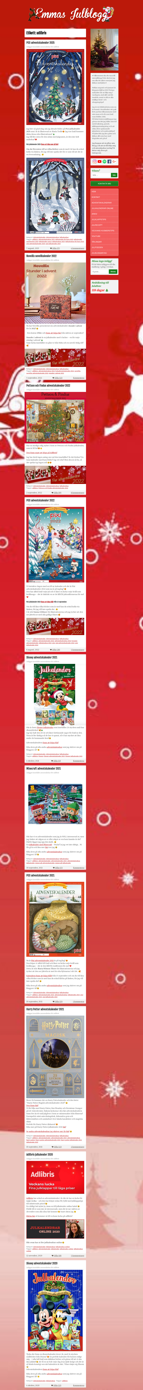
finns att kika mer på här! (49, 144)
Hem (94, 191)
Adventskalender (39, 237)
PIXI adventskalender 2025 (40, 42)
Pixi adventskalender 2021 (42, 961)
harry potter (30, 1140)
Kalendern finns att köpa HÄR (39, 976)
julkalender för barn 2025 (64, 239)
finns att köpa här (53, 333)
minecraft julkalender (63, 863)
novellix (77, 371)
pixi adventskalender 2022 (65, 643)
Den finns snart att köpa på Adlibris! (41, 453)
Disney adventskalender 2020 (41, 1263)
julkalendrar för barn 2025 (74, 241)
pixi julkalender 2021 (50, 997)
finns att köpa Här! (51, 743)
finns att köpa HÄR (47, 602)
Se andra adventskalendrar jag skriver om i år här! (47, 1131)
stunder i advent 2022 (56, 373)
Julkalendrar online (63, 1247)
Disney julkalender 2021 (73, 756)
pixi (53, 643)
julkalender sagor (45, 241)
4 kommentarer (77, 248)
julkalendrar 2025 (58, 241)
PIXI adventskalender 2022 (40, 500)
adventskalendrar (54, 747)
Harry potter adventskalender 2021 (48, 1140)
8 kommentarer (77, 493)
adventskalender (44, 861)
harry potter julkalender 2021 (71, 1140)
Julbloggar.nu (99, 253)
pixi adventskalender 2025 (35, 243)
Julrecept (97, 225)
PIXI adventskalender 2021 (40, 875)
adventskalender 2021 (59, 861)
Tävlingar (97, 241)
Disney (40, 756)
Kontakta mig (104, 183)
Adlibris (29, 1198)
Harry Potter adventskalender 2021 (45, 1009)
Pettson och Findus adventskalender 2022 (48, 385)
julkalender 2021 (74, 995)
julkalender (30, 863)
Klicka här (30, 1216)
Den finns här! (32, 1106)
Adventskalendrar (52, 237)
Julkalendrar (64, 237)
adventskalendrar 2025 (46, 239)
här (46, 847)
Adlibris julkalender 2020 (39, 1154)
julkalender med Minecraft (40, 845)
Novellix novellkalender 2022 (41, 256)
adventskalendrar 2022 (46, 371)
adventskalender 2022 (46, 641)
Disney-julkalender (45, 727)
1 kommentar (78, 1002)
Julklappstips (99, 219)
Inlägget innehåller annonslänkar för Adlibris (42, 47)
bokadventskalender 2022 (64, 371)
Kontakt (96, 197)
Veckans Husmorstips (103, 230)
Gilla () (56, 248)
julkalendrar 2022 (45, 643)
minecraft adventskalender (45, 863)
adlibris (35, 239)
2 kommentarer (77, 1147)
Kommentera (78, 378)
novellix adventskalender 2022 (37, 373)
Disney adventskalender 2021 (41, 657)
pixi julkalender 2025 (53, 243)
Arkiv (94, 214)
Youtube (96, 236)
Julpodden (97, 247)
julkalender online (66, 1249)
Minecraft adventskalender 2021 (43, 768)
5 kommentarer (77, 650)
